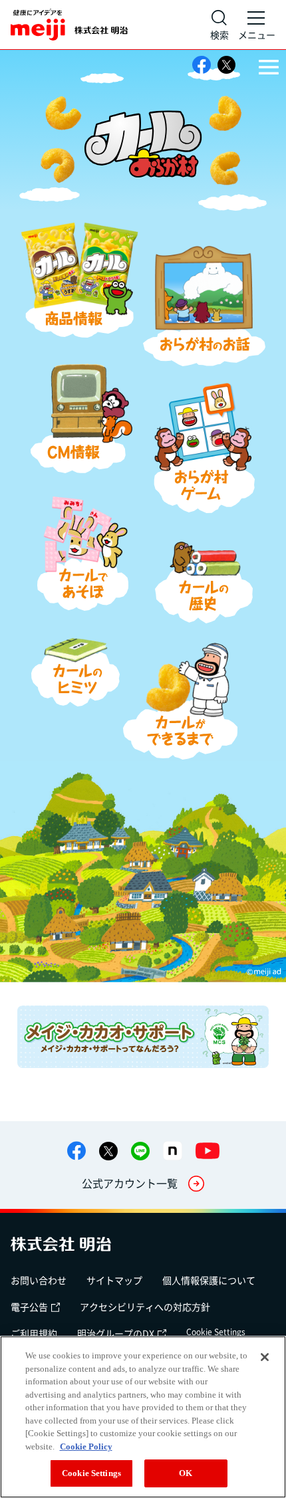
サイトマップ (114, 1280)
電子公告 (29, 1306)
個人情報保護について (208, 1280)
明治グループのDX (115, 1333)
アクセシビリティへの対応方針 (145, 1306)
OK (185, 1473)
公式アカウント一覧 (130, 1183)
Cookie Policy (86, 1446)
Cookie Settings (215, 1332)
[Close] (264, 1357)
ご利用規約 (34, 1333)
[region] (143, 1417)
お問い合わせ (39, 1280)
